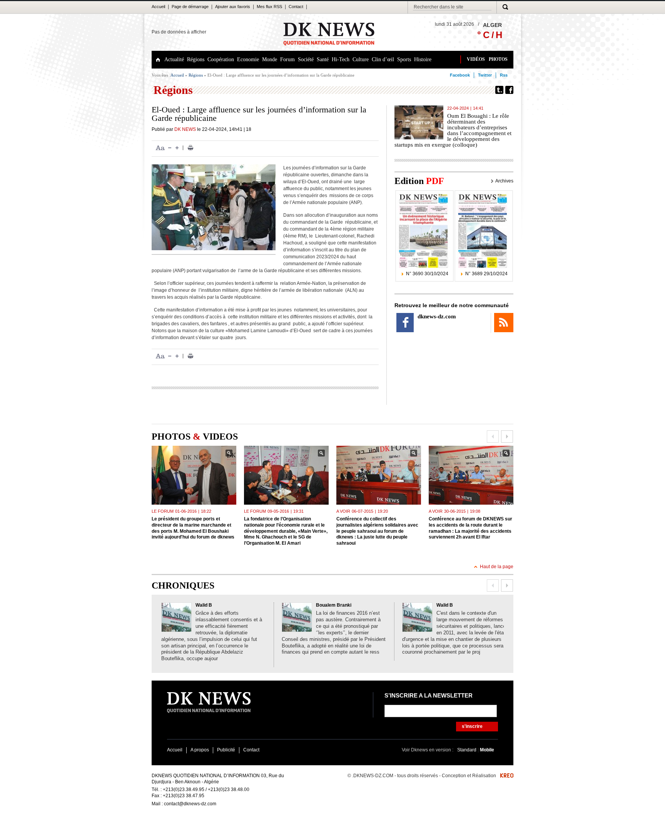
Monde (269, 59)
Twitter (485, 75)
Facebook (460, 75)
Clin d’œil (383, 59)
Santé (323, 59)
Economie (248, 59)
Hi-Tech (340, 59)
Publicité (226, 750)
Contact (296, 6)
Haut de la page (496, 566)
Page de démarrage (190, 6)
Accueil (158, 6)
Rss (504, 75)
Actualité (174, 59)
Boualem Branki (333, 605)
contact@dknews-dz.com (190, 803)
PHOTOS (498, 59)
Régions (195, 59)
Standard (467, 750)
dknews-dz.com (437, 316)
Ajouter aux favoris (232, 6)
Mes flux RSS (269, 6)
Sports (404, 59)
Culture (361, 59)
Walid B (203, 605)
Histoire (422, 59)
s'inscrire (472, 726)
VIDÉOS (476, 59)
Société (306, 59)
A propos (199, 750)
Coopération (220, 59)
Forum (287, 59)
